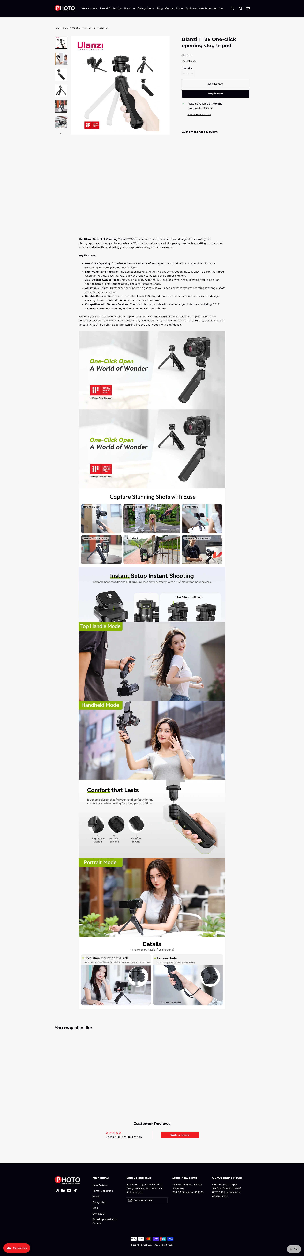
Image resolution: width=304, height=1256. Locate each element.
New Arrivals (89, 8)
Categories (144, 8)
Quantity (187, 68)
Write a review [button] (180, 1135)
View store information (199, 114)
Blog (160, 8)
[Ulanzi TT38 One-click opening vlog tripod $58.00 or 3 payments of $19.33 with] (187, 167)
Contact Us (172, 8)
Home (58, 28)
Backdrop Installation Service (204, 8)
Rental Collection (111, 8)
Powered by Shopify (164, 1245)
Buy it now (215, 93)
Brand (128, 8)
